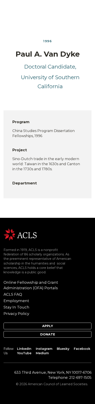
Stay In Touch (16, 307)
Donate (47, 334)
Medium (42, 353)
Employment (16, 301)
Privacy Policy (16, 313)
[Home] (20, 234)
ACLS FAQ (13, 294)
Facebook (82, 349)
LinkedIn (24, 349)
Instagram (44, 349)
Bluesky (63, 349)
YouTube (24, 353)
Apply (47, 326)
